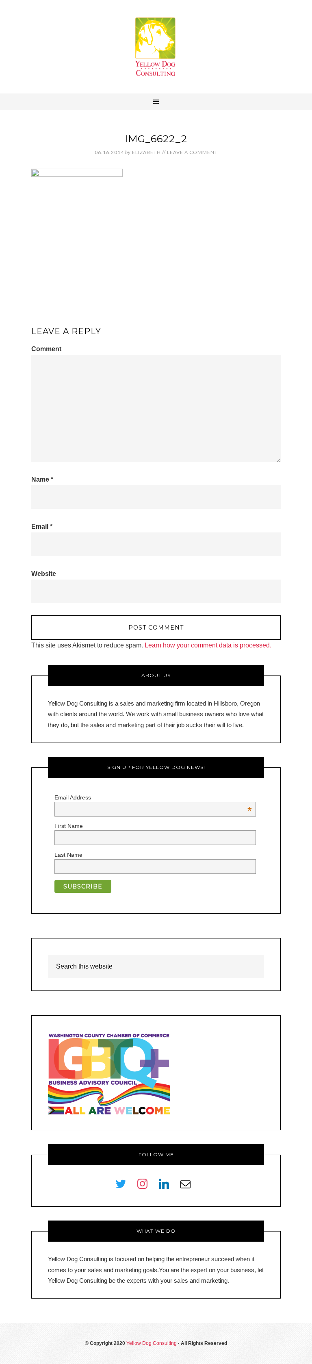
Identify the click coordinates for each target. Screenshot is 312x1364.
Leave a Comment (192, 152)
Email (41, 526)
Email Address (153, 797)
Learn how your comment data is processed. (208, 645)
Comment (46, 348)
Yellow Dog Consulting (156, 46)
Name (42, 479)
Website (43, 573)
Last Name (68, 854)
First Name (68, 826)
